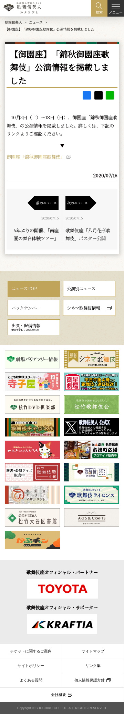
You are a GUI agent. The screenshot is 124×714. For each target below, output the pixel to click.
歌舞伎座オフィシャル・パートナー (62, 572)
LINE (110, 95)
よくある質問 (31, 680)
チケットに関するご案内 (31, 651)
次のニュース (77, 202)
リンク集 (93, 666)
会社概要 (58, 695)
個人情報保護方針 (89, 680)
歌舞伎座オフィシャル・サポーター (62, 607)
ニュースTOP (24, 288)
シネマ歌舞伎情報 (83, 308)
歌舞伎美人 (13, 22)
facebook (87, 95)
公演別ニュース (81, 288)
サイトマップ (93, 651)
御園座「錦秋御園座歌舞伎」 (36, 156)
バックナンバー (25, 308)
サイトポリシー (31, 666)
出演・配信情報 (25, 326)
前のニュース (46, 202)
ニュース (36, 22)
